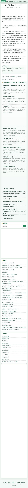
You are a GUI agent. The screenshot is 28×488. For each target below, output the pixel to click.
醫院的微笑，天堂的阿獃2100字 (9, 311)
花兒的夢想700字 (5, 336)
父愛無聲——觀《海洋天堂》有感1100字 (10, 309)
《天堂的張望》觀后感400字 (8, 269)
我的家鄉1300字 (5, 350)
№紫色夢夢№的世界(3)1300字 (10, 209)
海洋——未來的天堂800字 (7, 302)
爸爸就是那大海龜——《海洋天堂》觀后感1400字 (12, 295)
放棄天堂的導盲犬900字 (8, 215)
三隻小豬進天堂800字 (6, 290)
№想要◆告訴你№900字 (7, 325)
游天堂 (7, 76)
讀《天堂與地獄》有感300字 (8, 263)
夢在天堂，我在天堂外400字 (8, 276)
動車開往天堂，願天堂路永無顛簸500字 (10, 329)
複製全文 (10, 70)
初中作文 (11, 1)
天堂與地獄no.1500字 (6, 299)
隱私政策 (18, 482)
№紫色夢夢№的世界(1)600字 (10, 204)
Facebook (9, 68)
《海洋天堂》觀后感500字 (7, 313)
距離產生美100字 (5, 352)
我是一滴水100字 (5, 359)
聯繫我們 (14, 482)
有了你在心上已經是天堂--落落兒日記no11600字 (14, 193)
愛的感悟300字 (5, 340)
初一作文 (16, 1)
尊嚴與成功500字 (5, 357)
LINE (4, 68)
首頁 (7, 1)
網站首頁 (5, 482)
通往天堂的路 (10, 79)
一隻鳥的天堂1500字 (8, 218)
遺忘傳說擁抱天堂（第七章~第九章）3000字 (13, 201)
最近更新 (23, 482)
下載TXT (5, 70)
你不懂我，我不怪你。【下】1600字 (10, 361)
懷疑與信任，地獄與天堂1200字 (9, 279)
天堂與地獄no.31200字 (8, 188)
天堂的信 (4, 79)
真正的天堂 (19, 76)
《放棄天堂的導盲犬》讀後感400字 (9, 274)
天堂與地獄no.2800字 (6, 283)
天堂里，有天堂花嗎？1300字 (10, 196)
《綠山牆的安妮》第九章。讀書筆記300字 (11, 265)
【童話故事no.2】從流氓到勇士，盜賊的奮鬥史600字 (13, 286)
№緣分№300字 (6, 199)
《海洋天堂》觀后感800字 (7, 306)
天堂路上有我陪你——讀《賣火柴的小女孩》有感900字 (14, 212)
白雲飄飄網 (14, 485)
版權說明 (9, 482)
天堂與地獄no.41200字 (8, 206)
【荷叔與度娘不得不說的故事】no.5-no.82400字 (14, 191)
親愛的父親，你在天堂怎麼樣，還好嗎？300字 (12, 267)
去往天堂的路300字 (6, 322)
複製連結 (21, 68)
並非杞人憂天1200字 (6, 345)
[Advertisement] (14, 12)
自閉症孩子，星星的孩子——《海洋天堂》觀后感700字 (14, 292)
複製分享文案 (15, 68)
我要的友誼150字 (5, 343)
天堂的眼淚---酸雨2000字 (7, 304)
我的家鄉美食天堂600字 (7, 315)
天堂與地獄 (12, 76)
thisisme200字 (5, 354)
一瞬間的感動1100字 (6, 347)
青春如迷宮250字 (5, 338)
